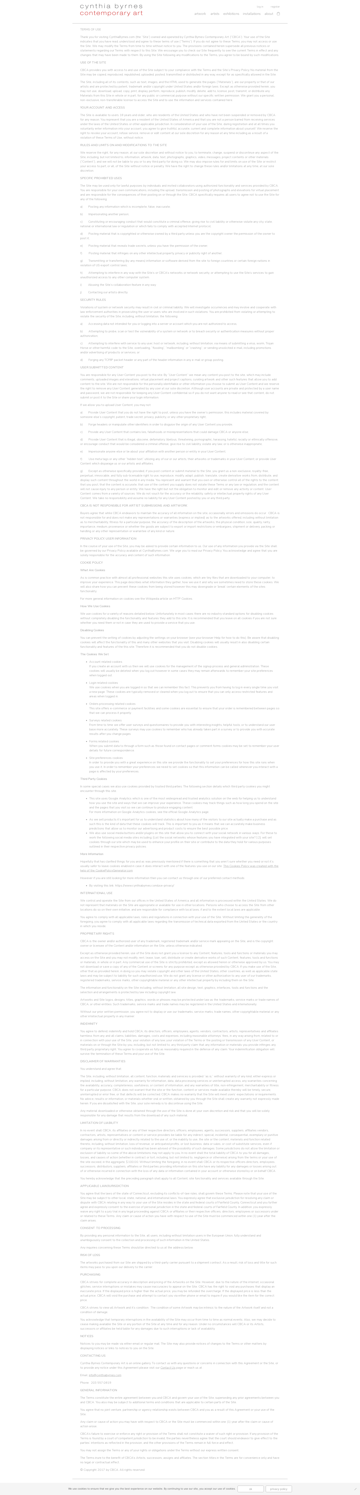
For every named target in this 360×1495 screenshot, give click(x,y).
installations (252, 13)
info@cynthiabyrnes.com (105, 1375)
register (275, 6)
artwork (200, 13)
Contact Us (168, 1368)
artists (215, 13)
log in (260, 6)
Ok (250, 1488)
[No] (355, 1489)
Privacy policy (278, 1488)
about (269, 13)
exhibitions (231, 13)
